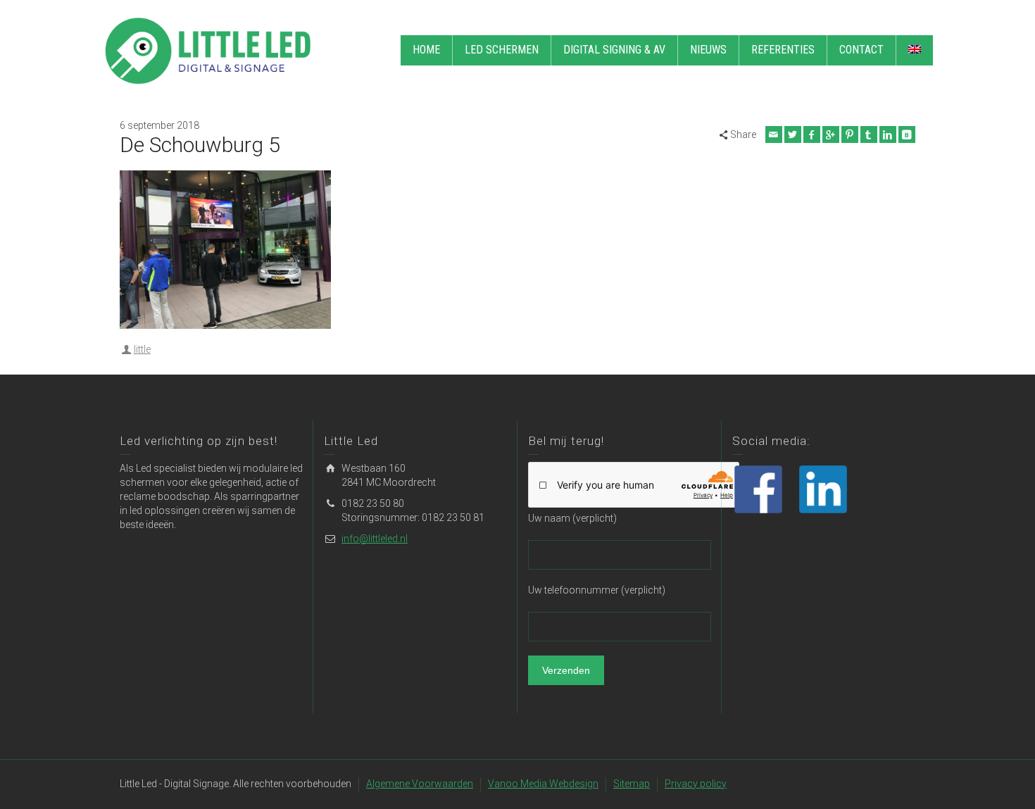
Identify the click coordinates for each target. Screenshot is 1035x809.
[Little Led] (207, 50)
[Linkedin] (887, 134)
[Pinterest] (849, 134)
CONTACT (861, 49)
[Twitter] (792, 134)
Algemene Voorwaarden (419, 783)
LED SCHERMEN (502, 49)
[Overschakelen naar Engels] (914, 50)
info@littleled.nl (374, 538)
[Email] (773, 134)
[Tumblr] (868, 134)
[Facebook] (811, 134)
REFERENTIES (783, 49)
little (142, 349)
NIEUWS (708, 49)
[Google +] (830, 134)
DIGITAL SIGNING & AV (614, 49)
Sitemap (631, 783)
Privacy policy (696, 783)
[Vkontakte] (906, 134)
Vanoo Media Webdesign (543, 783)
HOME (426, 49)
